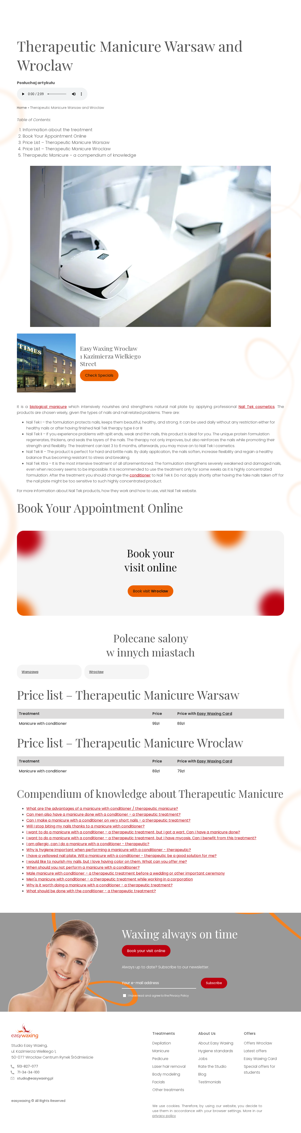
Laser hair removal (169, 1066)
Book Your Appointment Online (54, 136)
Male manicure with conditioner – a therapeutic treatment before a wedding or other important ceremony (125, 873)
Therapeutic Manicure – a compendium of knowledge (79, 155)
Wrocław (96, 671)
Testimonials (209, 1082)
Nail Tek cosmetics (256, 406)
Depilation (161, 1043)
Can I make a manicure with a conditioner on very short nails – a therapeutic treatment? (108, 820)
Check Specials (99, 375)
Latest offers (255, 1051)
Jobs (202, 1058)
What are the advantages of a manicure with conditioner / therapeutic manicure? (102, 808)
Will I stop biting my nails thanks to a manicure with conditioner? (85, 826)
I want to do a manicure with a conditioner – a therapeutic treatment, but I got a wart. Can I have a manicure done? (133, 832)
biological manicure (48, 406)
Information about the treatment (57, 130)
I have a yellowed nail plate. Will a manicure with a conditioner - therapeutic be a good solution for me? (121, 855)
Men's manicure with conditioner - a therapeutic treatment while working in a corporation (109, 879)
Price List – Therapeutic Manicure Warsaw (66, 142)
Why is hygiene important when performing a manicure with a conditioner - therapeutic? (108, 849)
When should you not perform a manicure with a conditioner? (83, 867)
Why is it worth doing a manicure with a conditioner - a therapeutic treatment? (99, 885)
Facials (158, 1082)
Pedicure (160, 1058)
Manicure (160, 1051)
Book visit (150, 591)
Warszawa (30, 671)
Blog (202, 1074)
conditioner (140, 475)
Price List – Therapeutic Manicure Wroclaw (67, 149)
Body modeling (166, 1074)
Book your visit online (146, 951)
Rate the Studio (212, 1066)
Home (22, 107)
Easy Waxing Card (214, 713)
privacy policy (164, 1115)
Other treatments (168, 1089)
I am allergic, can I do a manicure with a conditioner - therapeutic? (87, 844)
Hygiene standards (215, 1051)
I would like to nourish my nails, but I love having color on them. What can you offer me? (106, 861)
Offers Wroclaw (258, 1043)
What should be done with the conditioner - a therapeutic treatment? (91, 891)
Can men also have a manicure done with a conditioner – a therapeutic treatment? (103, 814)
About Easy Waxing (215, 1043)
